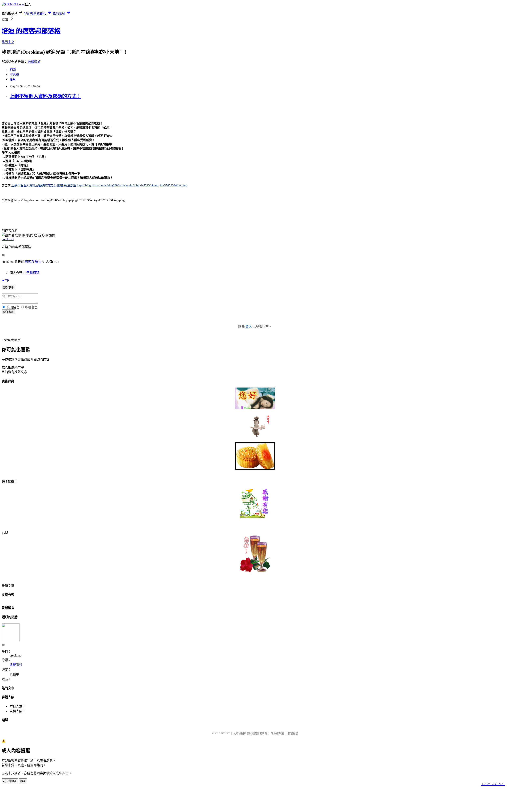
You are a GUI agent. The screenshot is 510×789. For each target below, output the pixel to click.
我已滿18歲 (9, 781)
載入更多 (8, 287)
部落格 (14, 74)
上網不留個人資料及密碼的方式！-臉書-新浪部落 (43, 185)
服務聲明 (293, 733)
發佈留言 (8, 311)
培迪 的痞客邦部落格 (31, 31)
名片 (13, 79)
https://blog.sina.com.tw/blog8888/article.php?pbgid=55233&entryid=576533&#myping (132, 185)
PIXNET (225, 733)
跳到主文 (8, 42)
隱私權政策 (277, 733)
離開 (23, 781)
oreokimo (8, 239)
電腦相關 (32, 273)
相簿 (13, 69)
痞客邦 (29, 261)
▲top (5, 280)
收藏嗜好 (34, 61)
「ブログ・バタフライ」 (493, 784)
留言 (38, 261)
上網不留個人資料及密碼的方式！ (45, 96)
